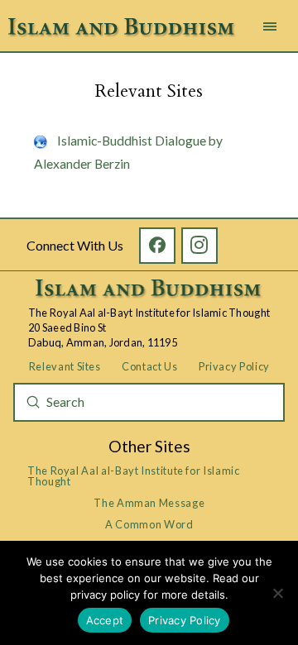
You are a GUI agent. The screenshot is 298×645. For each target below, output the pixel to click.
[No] (277, 593)
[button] (270, 26)
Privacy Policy (184, 620)
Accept (105, 620)
